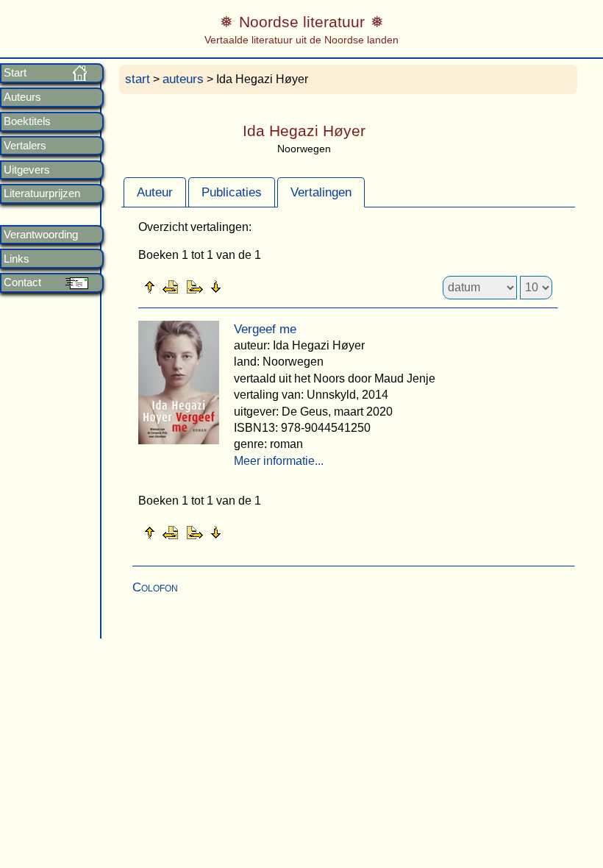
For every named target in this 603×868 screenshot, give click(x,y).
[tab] (155, 192)
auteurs (183, 79)
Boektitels (27, 121)
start (137, 79)
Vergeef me (265, 329)
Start (15, 73)
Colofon (155, 587)
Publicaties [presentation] (231, 192)
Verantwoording (41, 235)
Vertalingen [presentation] (321, 192)
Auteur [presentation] (155, 192)
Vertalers (25, 146)
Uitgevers (27, 170)
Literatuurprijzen (42, 193)
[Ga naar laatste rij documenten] (252, 286)
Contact (22, 282)
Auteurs (22, 97)
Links (16, 259)
